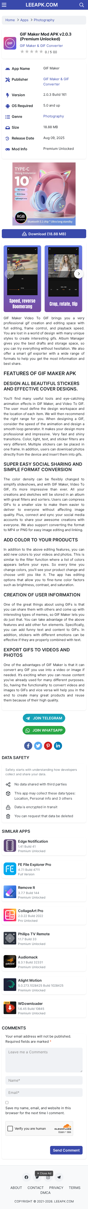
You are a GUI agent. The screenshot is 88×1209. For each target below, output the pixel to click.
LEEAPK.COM (42, 5)
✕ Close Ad (44, 1173)
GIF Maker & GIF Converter (41, 45)
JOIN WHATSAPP (47, 730)
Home (10, 20)
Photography (44, 20)
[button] (78, 273)
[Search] (81, 4)
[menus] (4, 5)
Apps (24, 20)
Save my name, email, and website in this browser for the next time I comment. (38, 1110)
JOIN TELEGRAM (47, 718)
